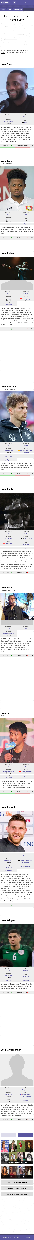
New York (28, 1096)
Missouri (11, 545)
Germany (22, 450)
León (8, 628)
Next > (25, 1135)
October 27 (7, 860)
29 (9, 221)
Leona (18, 50)
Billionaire (25, 1100)
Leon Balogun (8, 920)
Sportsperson (25, 224)
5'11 (11, 778)
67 (31, 538)
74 (9, 635)
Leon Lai (5, 713)
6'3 (28, 976)
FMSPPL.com (16, 1237)
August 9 (6, 219)
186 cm (7, 867)
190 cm (24, 976)
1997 (11, 219)
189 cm (7, 457)
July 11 (7, 538)
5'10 (28, 220)
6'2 (11, 457)
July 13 (7, 298)
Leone (23, 50)
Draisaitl (25, 856)
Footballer (8, 224)
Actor (25, 777)
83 (9, 1096)
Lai (25, 766)
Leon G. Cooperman (11, 1049)
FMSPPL (5, 2)
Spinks (25, 533)
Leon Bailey (7, 161)
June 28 (7, 975)
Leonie (13, 50)
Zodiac (24, 6)
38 (9, 977)
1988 (11, 975)
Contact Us (28, 1237)
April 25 (7, 1094)
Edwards (25, 116)
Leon (8, 116)
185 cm (24, 544)
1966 (12, 771)
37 (9, 300)
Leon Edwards (8, 64)
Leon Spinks (7, 489)
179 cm (7, 304)
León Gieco (6, 587)
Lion (27, 50)
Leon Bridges (7, 253)
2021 (26, 538)
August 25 (7, 121)
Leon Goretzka (8, 386)
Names (10, 6)
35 (9, 123)
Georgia (28, 300)
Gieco (25, 628)
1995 (11, 450)
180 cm (7, 778)
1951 (12, 633)
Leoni (3, 53)
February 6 (7, 450)
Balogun (25, 970)
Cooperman (25, 1090)
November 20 (7, 633)
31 (9, 452)
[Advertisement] (17, 34)
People (4, 6)
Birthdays (17, 6)
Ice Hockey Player (26, 866)
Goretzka (25, 445)
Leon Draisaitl (8, 807)
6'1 (28, 544)
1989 (10, 298)
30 (9, 862)
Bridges (25, 293)
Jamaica (26, 122)
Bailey (25, 214)
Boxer (8, 548)
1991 (11, 121)
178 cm (24, 220)
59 (9, 773)
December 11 (6, 771)
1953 (10, 538)
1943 (11, 1094)
